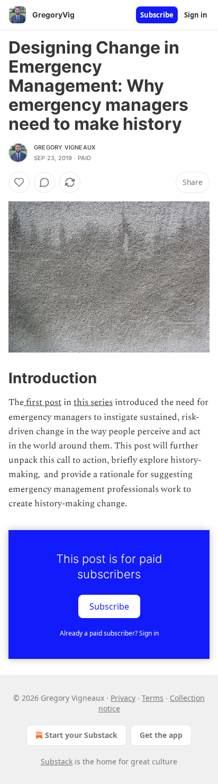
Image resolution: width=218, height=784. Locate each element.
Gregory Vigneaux (64, 147)
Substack (56, 761)
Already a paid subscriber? (109, 633)
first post (42, 402)
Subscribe (157, 15)
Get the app (161, 735)
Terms (153, 698)
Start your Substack (81, 735)
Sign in (195, 15)
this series (93, 402)
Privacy (123, 698)
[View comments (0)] (44, 182)
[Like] (19, 182)
